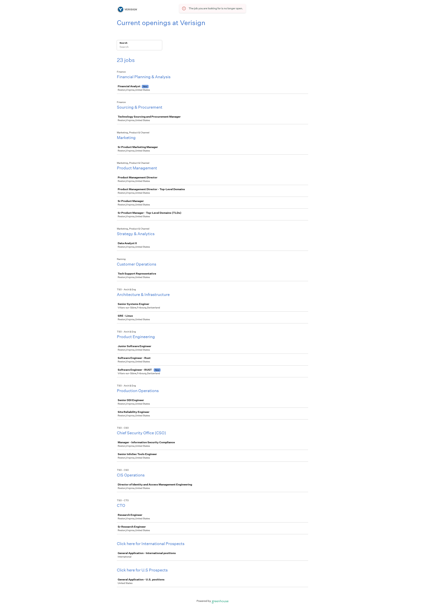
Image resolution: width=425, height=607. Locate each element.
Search (123, 43)
